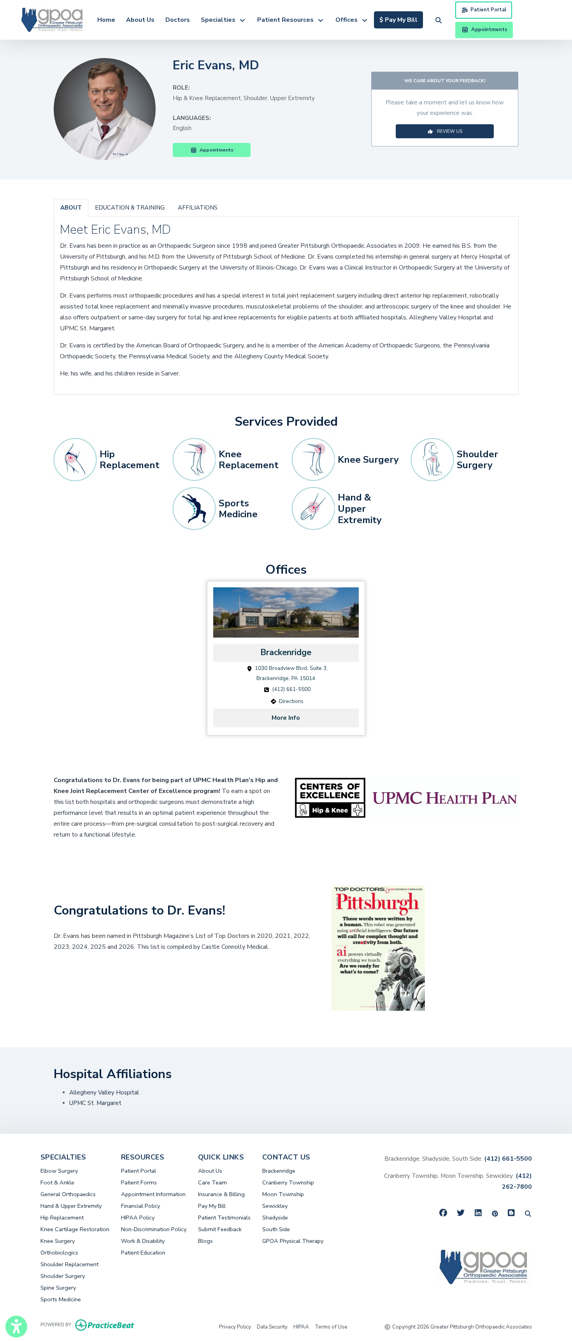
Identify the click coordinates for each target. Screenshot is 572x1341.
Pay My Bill (212, 1206)
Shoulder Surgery (62, 1276)
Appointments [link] (488, 29)
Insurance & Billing (221, 1194)
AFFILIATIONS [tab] (198, 207)
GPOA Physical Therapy (292, 1241)
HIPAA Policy (137, 1217)
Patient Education (143, 1252)
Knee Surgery (57, 1241)
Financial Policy (140, 1206)
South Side (276, 1229)
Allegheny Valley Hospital (104, 1092)
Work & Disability (143, 1241)
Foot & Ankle (57, 1182)
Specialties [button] (220, 20)
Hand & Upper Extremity (71, 1206)
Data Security (272, 1326)
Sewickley (275, 1206)
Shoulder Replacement (69, 1264)
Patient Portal (488, 9)
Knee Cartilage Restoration (74, 1229)
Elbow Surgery (59, 1171)
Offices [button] (348, 20)
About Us (140, 20)
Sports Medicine (60, 1299)
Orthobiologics (59, 1252)
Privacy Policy (235, 1326)
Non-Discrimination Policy (153, 1229)
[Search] (528, 1213)
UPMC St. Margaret (95, 1103)
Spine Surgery (58, 1288)
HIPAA (301, 1326)
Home (106, 20)
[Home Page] (52, 19)
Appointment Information (153, 1194)
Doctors (177, 20)
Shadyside (275, 1217)
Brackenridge (278, 1171)
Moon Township (283, 1194)
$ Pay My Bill (401, 19)
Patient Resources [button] (287, 20)
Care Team (212, 1182)
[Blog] (511, 1213)
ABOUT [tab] (71, 207)
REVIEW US (447, 131)
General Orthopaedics (68, 1194)
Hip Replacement (62, 1217)
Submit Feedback (220, 1229)
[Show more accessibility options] (16, 1326)
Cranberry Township (288, 1182)
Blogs (205, 1241)
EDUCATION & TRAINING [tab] (130, 207)
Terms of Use (331, 1326)
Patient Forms (139, 1182)
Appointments (215, 150)
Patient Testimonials (224, 1217)
